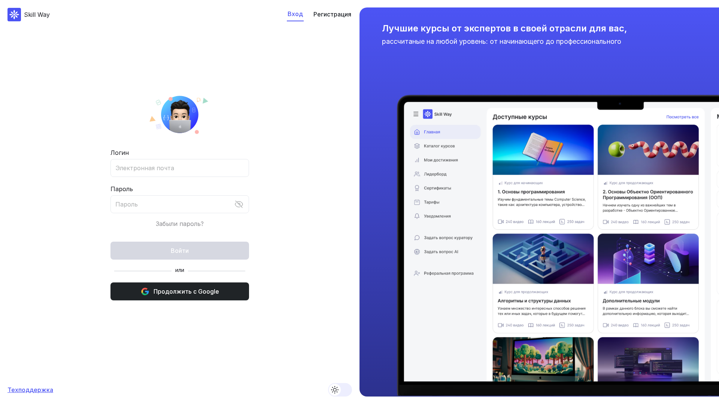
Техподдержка (30, 390)
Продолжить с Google (186, 291)
